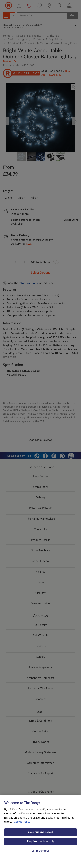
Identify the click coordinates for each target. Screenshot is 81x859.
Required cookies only (40, 841)
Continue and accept (40, 832)
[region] (40, 827)
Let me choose (40, 850)
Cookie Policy (22, 822)
